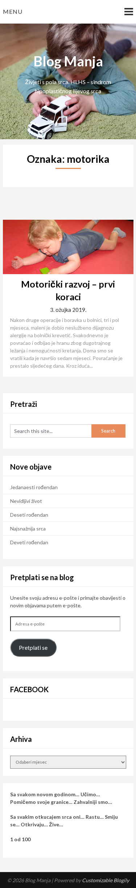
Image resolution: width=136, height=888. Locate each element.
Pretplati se (33, 647)
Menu (12, 11)
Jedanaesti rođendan (34, 487)
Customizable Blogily (105, 880)
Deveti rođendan (29, 542)
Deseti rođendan (29, 515)
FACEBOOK (29, 689)
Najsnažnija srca (28, 528)
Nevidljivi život (26, 501)
